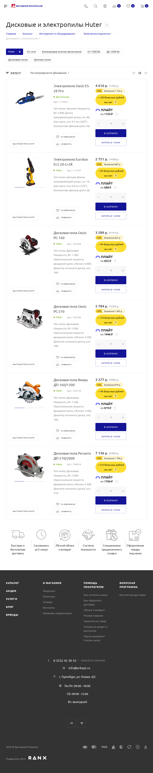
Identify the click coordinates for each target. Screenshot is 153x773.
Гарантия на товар (95, 621)
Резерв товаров (93, 615)
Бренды (12, 614)
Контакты (49, 607)
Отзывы (48, 602)
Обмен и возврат (94, 610)
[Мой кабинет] (105, 6)
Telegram (81, 723)
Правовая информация (57, 613)
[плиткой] (133, 73)
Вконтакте (71, 723)
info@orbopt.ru (79, 668)
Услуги (11, 598)
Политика (49, 596)
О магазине (52, 583)
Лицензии (49, 590)
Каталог (12, 583)
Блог (10, 606)
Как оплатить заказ (95, 594)
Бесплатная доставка (133, 594)
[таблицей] (145, 73)
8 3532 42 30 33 (64, 660)
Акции (11, 590)
